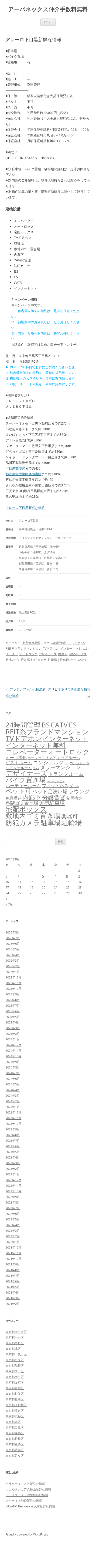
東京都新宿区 (15, 1388)
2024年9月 (13, 1062)
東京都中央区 (15, 1337)
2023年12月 (13, 1112)
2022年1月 (13, 1242)
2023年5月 (13, 1152)
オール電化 (16, 757)
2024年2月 (13, 1101)
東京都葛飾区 (15, 1444)
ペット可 (18, 791)
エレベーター (26, 751)
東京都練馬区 (15, 1433)
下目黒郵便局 (15, 468)
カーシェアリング (41, 757)
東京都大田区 (15, 1377)
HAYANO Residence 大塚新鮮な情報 (30, 1506)
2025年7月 (13, 1005)
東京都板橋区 (15, 1399)
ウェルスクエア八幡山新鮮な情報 (28, 1489)
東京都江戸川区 (16, 1405)
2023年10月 (13, 1123)
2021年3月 (13, 1298)
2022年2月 (13, 1236)
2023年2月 (13, 1169)
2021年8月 (13, 1270)
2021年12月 (13, 1247)
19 (31, 887)
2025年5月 (13, 1017)
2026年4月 (13, 955)
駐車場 (51, 822)
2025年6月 (13, 1011)
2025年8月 (13, 1000)
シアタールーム (19, 767)
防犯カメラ (38, 660)
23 (80, 887)
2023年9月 (13, 1129)
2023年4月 (13, 1157)
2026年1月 (13, 972)
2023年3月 (13, 1163)
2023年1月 (13, 1174)
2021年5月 (13, 1287)
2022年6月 (13, 1214)
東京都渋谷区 (15, 1416)
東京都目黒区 (31, 643)
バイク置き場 (26, 779)
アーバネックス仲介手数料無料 (48, 9)
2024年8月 (13, 1067)
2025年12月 (13, 977)
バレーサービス (56, 781)
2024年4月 (13, 1090)
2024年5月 (13, 1084)
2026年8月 (13, 932)
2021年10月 (13, 1259)
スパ (36, 768)
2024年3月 (13, 1095)
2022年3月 (13, 1230)
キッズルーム (68, 757)
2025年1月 (13, 1039)
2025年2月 (13, 1033)
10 (7, 882)
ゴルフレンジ (79, 763)
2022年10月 (13, 1191)
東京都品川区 (15, 1365)
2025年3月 (13, 1028)
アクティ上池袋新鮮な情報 (24, 1500)
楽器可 (69, 816)
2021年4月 (13, 1292)
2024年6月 (13, 1078)
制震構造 (74, 798)
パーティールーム (23, 785)
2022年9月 (13, 1197)
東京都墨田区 (15, 1371)
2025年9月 (13, 994)
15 (67, 882)
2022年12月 (13, 1180)
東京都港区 (13, 1422)
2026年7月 (13, 938)
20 (43, 887)
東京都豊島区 (15, 1450)
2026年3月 (13, 960)
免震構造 (13, 798)
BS (69, 643)
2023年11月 (13, 1118)
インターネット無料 (36, 745)
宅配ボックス (78, 654)
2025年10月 (13, 988)
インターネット (70, 648)
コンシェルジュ (51, 762)
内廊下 (62, 654)
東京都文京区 (15, 1382)
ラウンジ (79, 791)
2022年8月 (13, 1202)
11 (19, 882)
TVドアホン (51, 648)
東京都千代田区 (16, 1354)
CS (83, 643)
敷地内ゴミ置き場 (18, 660)
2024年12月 (13, 1045)
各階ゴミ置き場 (22, 803)
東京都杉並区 (15, 1394)
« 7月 (9, 904)
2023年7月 (13, 1140)
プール (74, 786)
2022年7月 (13, 1208)
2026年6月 (13, 943)
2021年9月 (13, 1264)
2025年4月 (13, 1022)
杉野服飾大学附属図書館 (23, 474)
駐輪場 (52, 660)
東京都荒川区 (15, 1439)
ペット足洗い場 (50, 791)
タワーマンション (60, 767)
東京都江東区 (15, 1410)
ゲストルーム (19, 763)
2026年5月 (13, 949)
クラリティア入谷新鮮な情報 (25, 1484)
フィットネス (55, 785)
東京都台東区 (15, 1360)
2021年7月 (13, 1275)
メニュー (48, 22)
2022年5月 (13, 1219)
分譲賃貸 (53, 797)
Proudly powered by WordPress (27, 1534)
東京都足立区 (15, 1455)
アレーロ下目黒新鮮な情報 (25, 507)
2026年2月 (13, 966)
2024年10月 (13, 1056)
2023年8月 (13, 1135)
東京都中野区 (15, 1343)
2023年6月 (13, 1146)
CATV (76, 643)
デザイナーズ (48, 654)
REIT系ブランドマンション (24, 648)
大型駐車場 (52, 802)
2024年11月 (13, 1050)
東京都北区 (13, 1349)
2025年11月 (13, 983)
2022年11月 (13, 1185)
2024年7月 (13, 1073)
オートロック (28, 654)
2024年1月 (13, 1107)
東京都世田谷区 (16, 1332)
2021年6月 (13, 1281)
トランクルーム (66, 774)
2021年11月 (13, 1253)
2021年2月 (13, 1304)
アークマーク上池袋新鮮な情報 (27, 1495)
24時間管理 (58, 643)
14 (55, 882)
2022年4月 (13, 1225)
